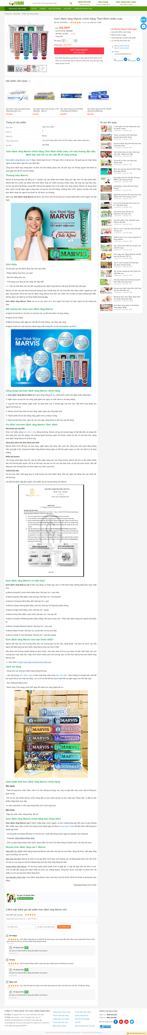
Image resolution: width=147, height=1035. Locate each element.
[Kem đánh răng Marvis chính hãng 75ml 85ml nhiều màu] (11, 68)
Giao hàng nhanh (79, 51)
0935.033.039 (124, 46)
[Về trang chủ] (16, 3)
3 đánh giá (86, 22)
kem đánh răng (30, 432)
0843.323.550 (124, 48)
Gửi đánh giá (64, 927)
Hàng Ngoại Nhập (66, 826)
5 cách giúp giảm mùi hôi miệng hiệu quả (34, 662)
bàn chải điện (61, 675)
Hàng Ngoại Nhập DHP (96, 1032)
